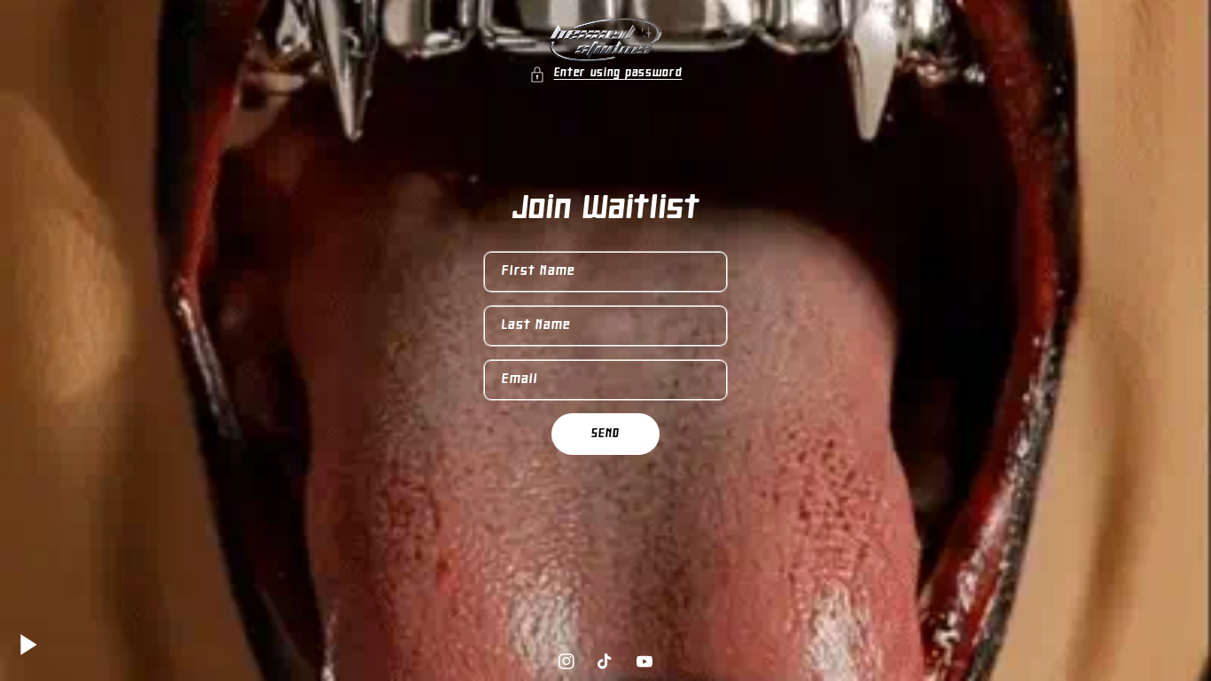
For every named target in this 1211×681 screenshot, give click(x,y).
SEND (605, 434)
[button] (606, 74)
